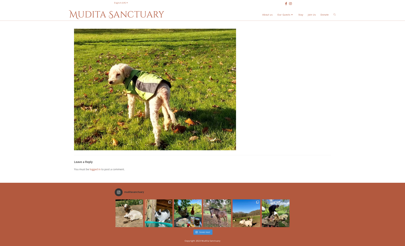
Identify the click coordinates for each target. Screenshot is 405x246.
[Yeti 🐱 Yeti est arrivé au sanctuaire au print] (158, 213)
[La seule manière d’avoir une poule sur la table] (188, 213)
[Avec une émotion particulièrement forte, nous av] (129, 213)
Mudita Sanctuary (116, 15)
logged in (95, 169)
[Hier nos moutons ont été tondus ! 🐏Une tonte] (276, 213)
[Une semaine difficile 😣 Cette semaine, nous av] (246, 213)
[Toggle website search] (334, 15)
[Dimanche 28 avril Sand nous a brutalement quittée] (217, 213)
